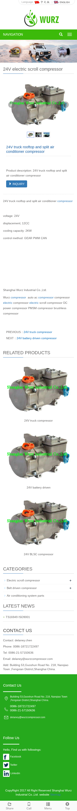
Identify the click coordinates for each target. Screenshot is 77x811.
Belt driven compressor (22, 588)
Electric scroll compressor (23, 580)
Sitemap (55, 794)
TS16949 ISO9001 (18, 617)
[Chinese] (42, 2)
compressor (65, 201)
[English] (62, 2)
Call (28, 808)
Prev (11, 105)
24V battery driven (39, 487)
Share (10, 808)
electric (7, 302)
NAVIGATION (13, 34)
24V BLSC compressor (38, 554)
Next (65, 105)
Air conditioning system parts (25, 595)
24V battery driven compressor (37, 338)
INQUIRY (18, 184)
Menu (48, 808)
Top (67, 808)
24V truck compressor (38, 332)
